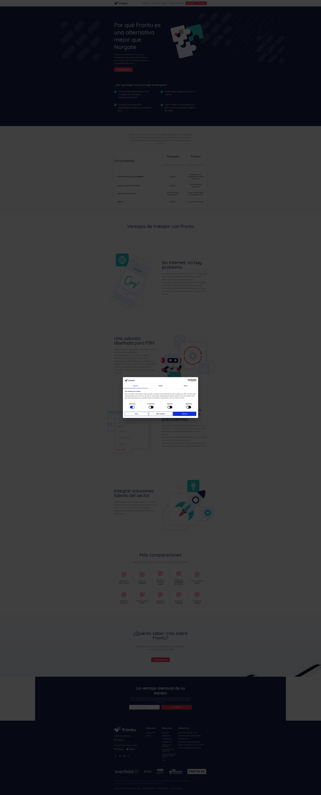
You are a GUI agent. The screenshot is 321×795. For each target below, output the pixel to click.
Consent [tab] (135, 385)
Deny (136, 414)
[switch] (151, 407)
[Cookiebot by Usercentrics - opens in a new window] (189, 380)
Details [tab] (160, 385)
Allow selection (160, 414)
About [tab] (185, 385)
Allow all (184, 414)
